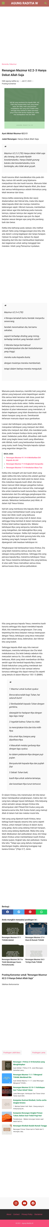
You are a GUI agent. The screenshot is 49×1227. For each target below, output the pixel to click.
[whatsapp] (41, 911)
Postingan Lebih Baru (11, 1053)
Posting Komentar (9, 84)
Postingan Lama (38, 1053)
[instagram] (16, 1203)
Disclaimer (38, 1214)
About (9, 1214)
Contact (16, 1214)
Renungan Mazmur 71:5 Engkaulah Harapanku (24, 464)
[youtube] (24, 1203)
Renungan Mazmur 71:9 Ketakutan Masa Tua (24, 468)
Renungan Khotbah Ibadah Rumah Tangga (30, 1126)
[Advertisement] (24, 35)
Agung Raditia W (24, 3)
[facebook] (7, 911)
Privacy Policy (27, 1214)
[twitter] (18, 911)
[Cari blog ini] (45, 3)
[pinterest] (30, 911)
